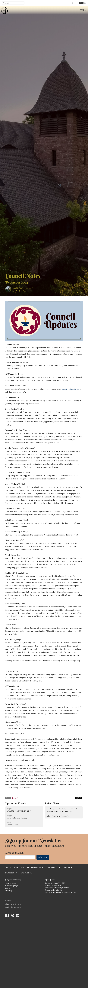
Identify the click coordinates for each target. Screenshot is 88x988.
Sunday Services (34, 867)
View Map (8, 891)
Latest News (52, 803)
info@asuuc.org (17, 907)
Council (14, 798)
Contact (74, 3)
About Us (18, 867)
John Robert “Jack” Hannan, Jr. (58, 816)
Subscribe (42, 857)
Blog (67, 292)
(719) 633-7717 (16, 904)
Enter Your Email (14, 852)
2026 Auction (26, 872)
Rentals (67, 867)
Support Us (10, 872)
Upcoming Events (15, 803)
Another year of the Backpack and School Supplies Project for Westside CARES (62, 810)
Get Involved (52, 867)
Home (8, 867)
